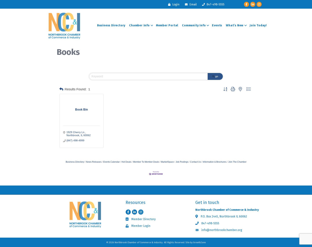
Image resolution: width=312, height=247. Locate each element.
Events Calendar (111, 162)
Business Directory (111, 25)
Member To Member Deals (146, 162)
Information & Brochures (214, 162)
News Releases (93, 162)
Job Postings (182, 162)
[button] (61, 89)
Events (217, 25)
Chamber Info (139, 25)
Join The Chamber (237, 162)
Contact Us (195, 162)
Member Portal (167, 25)
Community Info (194, 25)
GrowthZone (199, 242)
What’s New (234, 25)
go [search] (216, 76)
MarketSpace (167, 162)
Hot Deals (126, 162)
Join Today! (258, 25)
